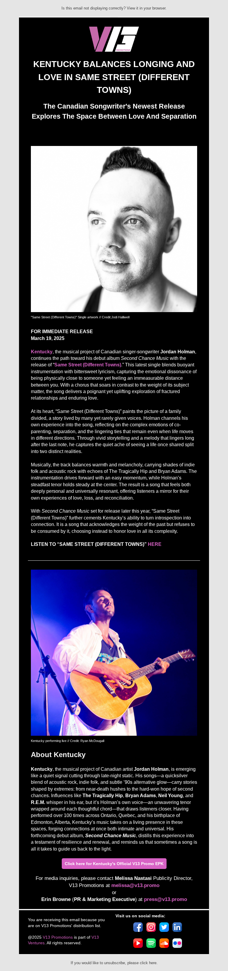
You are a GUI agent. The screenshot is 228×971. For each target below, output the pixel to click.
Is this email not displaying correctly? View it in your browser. (114, 8)
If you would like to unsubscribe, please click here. (114, 963)
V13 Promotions (58, 937)
